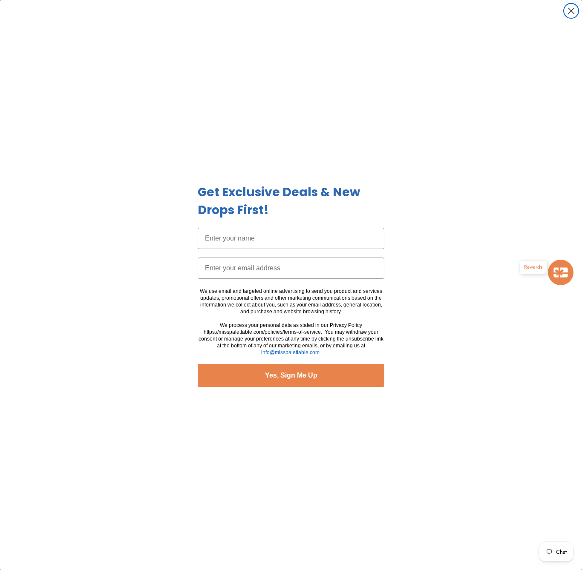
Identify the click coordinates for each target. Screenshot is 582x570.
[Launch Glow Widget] (560, 272)
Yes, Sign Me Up (291, 375)
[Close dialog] (571, 10)
